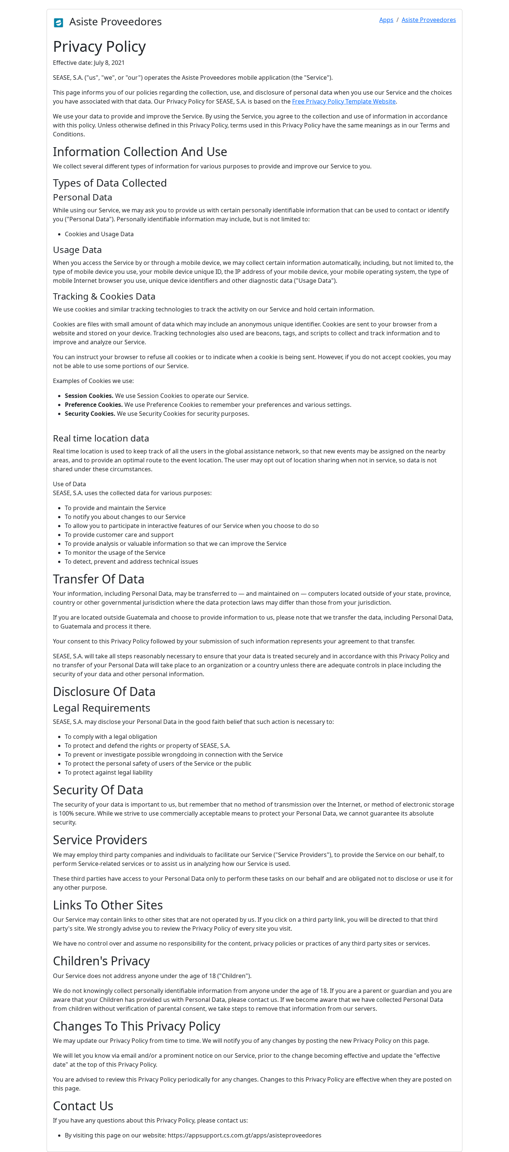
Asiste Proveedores (429, 20)
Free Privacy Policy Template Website (344, 101)
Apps (386, 20)
